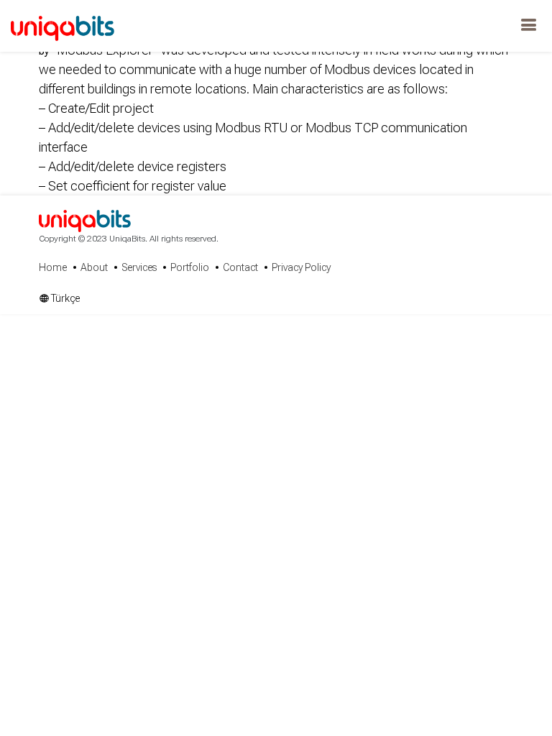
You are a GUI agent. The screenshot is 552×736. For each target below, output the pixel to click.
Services (139, 267)
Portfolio (189, 267)
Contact (240, 267)
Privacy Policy (301, 267)
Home (53, 267)
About (94, 267)
